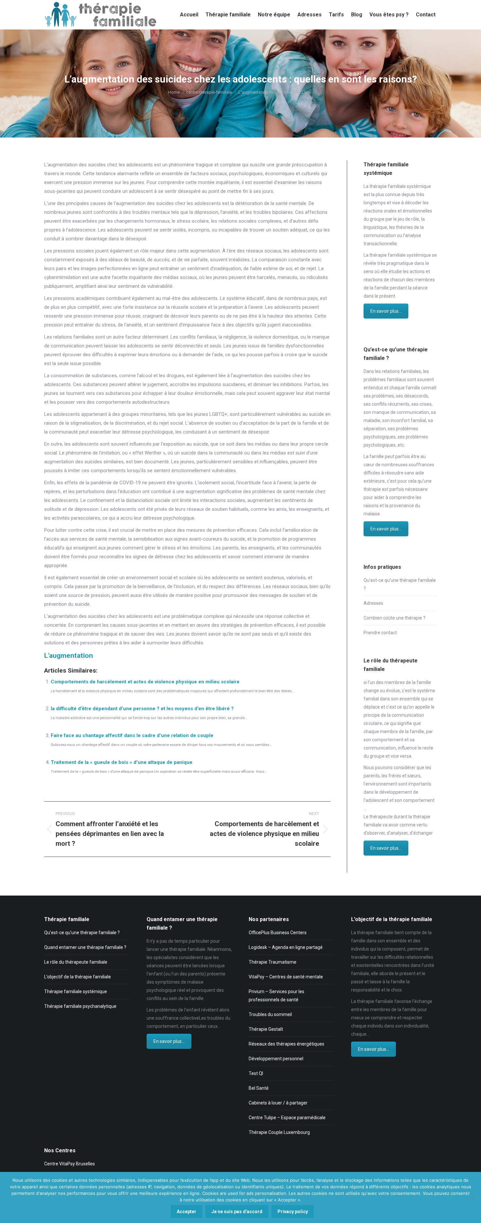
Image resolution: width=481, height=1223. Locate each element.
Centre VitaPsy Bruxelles (69, 1163)
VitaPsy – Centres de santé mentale (286, 976)
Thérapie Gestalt (266, 1029)
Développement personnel (276, 1058)
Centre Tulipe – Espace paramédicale (287, 1117)
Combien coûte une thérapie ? (394, 618)
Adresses (373, 603)
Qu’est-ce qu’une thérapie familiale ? (400, 584)
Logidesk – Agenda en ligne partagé (286, 947)
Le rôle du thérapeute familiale (75, 962)
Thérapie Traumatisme (272, 962)
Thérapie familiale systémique (75, 991)
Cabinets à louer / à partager (278, 1102)
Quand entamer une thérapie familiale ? (85, 947)
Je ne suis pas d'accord (236, 1211)
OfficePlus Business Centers (278, 932)
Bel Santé (259, 1088)
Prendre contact (380, 632)
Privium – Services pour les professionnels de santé (276, 995)
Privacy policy (292, 1211)
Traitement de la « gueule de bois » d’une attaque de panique (121, 762)
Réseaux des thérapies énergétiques (286, 1044)
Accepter (186, 1211)
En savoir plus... (385, 311)
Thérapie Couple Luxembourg (279, 1132)
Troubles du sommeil (270, 1014)
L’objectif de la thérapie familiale (77, 976)
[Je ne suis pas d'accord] (473, 1197)
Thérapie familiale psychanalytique (80, 1006)
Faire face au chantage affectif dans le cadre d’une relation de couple (132, 735)
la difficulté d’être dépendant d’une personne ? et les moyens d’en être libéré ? (142, 709)
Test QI (256, 1073)
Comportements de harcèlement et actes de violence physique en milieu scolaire (145, 682)
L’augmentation (68, 655)
